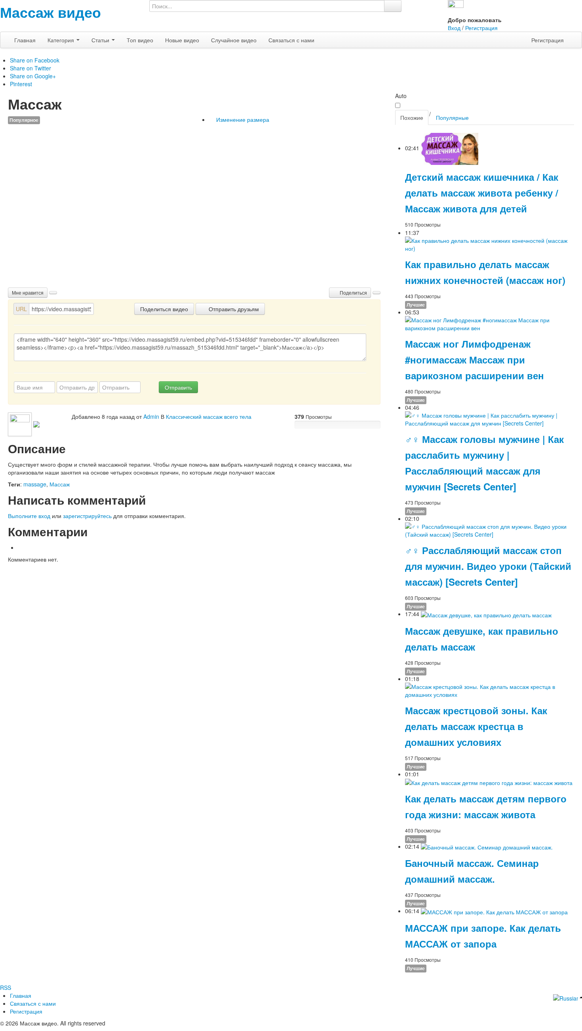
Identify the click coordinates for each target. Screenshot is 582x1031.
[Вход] (456, 7)
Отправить (178, 387)
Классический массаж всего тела (208, 416)
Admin (151, 416)
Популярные (452, 117)
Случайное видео (234, 40)
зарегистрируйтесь (87, 516)
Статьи (101, 40)
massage (34, 484)
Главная (25, 40)
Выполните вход (29, 516)
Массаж (59, 484)
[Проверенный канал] (36, 424)
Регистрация (481, 28)
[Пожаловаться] (376, 292)
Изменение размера (242, 119)
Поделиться (353, 292)
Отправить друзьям (233, 309)
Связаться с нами (291, 40)
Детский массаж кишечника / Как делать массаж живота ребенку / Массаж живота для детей (481, 192)
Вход (454, 28)
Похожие (411, 117)
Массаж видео (50, 12)
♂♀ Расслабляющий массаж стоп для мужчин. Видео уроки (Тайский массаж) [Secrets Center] (488, 565)
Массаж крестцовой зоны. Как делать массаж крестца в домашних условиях (476, 726)
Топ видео (140, 40)
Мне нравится (28, 292)
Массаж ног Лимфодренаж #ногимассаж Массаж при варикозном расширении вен (474, 359)
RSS (5, 987)
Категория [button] (62, 40)
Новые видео (182, 40)
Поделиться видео (164, 309)
